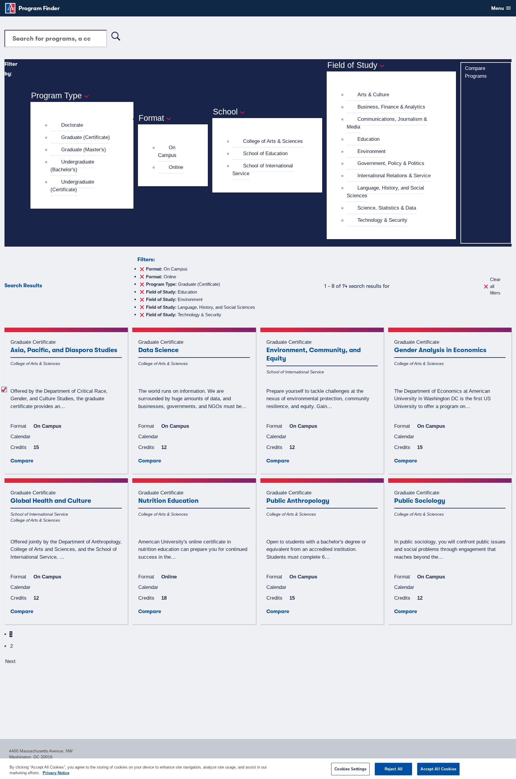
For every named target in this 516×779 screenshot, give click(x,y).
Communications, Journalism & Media (387, 123)
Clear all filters (495, 286)
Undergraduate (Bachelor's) (72, 165)
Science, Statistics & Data (386, 208)
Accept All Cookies (438, 769)
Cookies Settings (350, 769)
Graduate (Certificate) (85, 137)
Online (176, 167)
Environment (371, 151)
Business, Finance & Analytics (391, 107)
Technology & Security (382, 220)
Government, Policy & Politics (390, 163)
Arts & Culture (373, 94)
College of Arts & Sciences (273, 141)
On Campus (167, 151)
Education (368, 139)
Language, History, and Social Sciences (385, 191)
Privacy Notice (56, 773)
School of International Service (262, 169)
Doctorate (72, 125)
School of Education (265, 153)
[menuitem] (84, 125)
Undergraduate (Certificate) (72, 186)
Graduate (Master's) (83, 149)
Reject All (394, 769)
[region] (258, 768)
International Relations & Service (394, 175)
